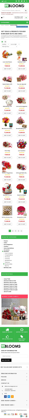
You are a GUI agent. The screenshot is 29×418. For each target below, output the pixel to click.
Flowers (6, 241)
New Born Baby (8, 264)
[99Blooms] (14, 5)
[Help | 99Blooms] (24, 1)
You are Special (21, 84)
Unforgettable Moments (22, 173)
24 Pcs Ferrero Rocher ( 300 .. (8, 217)
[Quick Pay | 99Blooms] (19, 1)
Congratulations (9, 255)
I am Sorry (7, 258)
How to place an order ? (22, 26)
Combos (6, 246)
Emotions (7, 25)
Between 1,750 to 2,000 (10, 289)
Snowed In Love (21, 217)
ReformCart (13, 410)
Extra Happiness (8, 244)
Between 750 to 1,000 (10, 282)
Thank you (7, 262)
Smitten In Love (7, 195)
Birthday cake (7, 267)
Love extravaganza (21, 106)
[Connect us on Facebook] (5, 396)
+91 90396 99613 (8, 389)
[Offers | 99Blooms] (16, 1)
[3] (1, 17)
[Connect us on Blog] (12, 396)
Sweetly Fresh (22, 62)
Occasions (7, 250)
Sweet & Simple (21, 195)
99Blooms (3, 411)
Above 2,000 (7, 291)
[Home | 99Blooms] (2, 1)
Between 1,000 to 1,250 (10, 284)
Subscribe (7, 360)
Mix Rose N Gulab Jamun (8, 128)
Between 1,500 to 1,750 (10, 287)
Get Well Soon (8, 260)
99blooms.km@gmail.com (11, 386)
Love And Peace (7, 62)
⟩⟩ (21, 231)
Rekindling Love (7, 106)
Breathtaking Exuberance (22, 128)
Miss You (7, 266)
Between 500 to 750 (10, 280)
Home (2, 25)
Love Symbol (21, 150)
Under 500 (7, 278)
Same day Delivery (9, 248)
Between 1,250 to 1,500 (10, 286)
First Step (7, 150)
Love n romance (9, 253)
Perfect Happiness (7, 173)
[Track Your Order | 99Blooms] (21, 1)
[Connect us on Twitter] (9, 396)
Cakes (5, 242)
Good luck (7, 257)
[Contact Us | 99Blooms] (4, 1)
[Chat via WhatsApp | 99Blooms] (5, 1)
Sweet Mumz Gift (7, 84)
